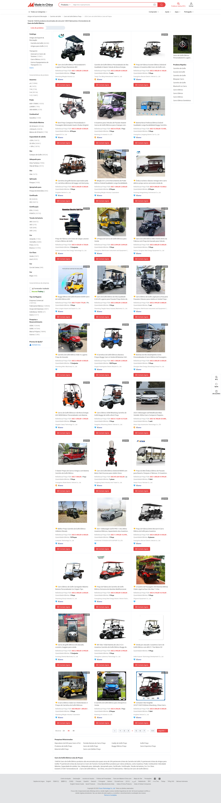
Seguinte (161, 731)
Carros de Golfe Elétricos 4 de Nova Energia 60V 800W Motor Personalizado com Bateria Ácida (71, 414)
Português (102, 781)
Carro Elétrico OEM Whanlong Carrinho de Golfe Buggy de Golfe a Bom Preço (110, 414)
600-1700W (36, 103)
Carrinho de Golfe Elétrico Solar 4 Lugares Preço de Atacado (71, 356)
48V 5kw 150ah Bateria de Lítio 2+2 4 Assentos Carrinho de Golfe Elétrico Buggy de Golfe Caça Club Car (110, 646)
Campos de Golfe (38, 155)
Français (78, 781)
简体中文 (56, 781)
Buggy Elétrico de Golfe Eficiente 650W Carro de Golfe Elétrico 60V (72, 298)
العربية (134, 781)
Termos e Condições (110, 795)
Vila (33, 174)
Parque (34, 182)
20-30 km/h (36, 126)
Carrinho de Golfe (179, 68)
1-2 (33, 95)
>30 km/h (35, 129)
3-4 (33, 92)
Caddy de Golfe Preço (119, 743)
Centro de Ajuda (66, 778)
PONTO (35, 213)
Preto (34, 245)
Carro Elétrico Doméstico (182, 100)
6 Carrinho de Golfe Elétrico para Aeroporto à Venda (110, 704)
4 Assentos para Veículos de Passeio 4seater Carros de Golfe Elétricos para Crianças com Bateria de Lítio (110, 124)
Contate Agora (65, 85)
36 (69, 731)
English (48, 781)
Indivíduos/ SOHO (37, 312)
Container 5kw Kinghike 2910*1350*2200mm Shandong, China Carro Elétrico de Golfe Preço (150, 704)
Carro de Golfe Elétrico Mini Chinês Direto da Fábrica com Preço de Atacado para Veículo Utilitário (150, 240)
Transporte (33, 51)
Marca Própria (37, 331)
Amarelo (35, 239)
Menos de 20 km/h (38, 132)
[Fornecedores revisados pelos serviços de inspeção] (39, 288)
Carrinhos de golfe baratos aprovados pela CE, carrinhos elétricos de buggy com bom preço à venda (72, 182)
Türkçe (163, 781)
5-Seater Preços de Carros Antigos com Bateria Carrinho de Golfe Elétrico (72, 472)
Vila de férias (36, 166)
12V (33, 228)
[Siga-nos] (159, 778)
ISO (33, 202)
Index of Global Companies (142, 784)
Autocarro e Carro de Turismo (38, 55)
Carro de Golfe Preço (90, 746)
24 (64, 731)
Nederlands (141, 781)
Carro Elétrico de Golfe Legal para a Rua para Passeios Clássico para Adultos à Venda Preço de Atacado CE (151, 298)
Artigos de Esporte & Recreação (36, 39)
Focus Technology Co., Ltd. (107, 788)
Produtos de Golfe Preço (63, 746)
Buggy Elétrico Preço (119, 746)
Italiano (109, 781)
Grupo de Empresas (39, 309)
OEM (34, 325)
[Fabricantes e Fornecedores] (40, 4)
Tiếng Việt (171, 781)
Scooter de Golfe (179, 72)
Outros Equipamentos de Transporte (39, 63)
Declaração (76, 778)
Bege (33, 276)
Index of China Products (124, 784)
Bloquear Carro (178, 79)
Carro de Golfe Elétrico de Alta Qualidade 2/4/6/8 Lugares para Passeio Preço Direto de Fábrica (110, 298)
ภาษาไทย (156, 781)
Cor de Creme (36, 267)
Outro (31, 68)
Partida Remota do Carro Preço (94, 743)
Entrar (191, 6)
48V (33, 222)
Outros (34, 334)
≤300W (34, 106)
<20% (34, 140)
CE (33, 199)
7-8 (33, 89)
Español (86, 781)
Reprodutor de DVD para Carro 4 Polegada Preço (68, 743)
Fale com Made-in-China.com (122, 778)
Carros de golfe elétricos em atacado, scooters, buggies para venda (69, 646)
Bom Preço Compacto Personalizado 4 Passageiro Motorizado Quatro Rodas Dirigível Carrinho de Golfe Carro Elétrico (71, 124)
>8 (32, 86)
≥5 (33, 83)
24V (33, 230)
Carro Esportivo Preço (148, 746)
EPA (33, 210)
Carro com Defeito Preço (92, 749)
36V (33, 225)
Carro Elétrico (178, 90)
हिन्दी (149, 781)
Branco (35, 248)
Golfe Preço (144, 743)
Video (87, 34)
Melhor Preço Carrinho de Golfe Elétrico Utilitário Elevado (70, 530)
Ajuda (167, 12)
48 (73, 731)
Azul (33, 259)
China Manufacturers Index (105, 784)
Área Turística (36, 163)
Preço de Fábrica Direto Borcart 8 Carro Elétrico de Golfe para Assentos (149, 530)
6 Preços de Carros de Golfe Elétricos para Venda (110, 240)
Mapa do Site (138, 778)
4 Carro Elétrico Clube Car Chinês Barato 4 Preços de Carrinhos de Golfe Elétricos (71, 704)
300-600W (35, 109)
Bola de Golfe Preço (62, 749)
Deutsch (93, 781)
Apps (177, 12)
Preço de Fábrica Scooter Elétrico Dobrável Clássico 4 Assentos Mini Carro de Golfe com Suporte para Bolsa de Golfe (150, 66)
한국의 (128, 781)
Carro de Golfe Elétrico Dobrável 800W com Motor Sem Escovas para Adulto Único (110, 472)
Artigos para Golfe (39, 46)
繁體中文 (64, 781)
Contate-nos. (36, 345)
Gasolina (35, 118)
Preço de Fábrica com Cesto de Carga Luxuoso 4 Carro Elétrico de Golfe (72, 240)
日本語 (71, 781)
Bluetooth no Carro (180, 86)
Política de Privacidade (104, 778)
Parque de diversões (38, 191)
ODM (34, 328)
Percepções (148, 778)
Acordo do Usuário (88, 778)
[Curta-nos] (155, 778)
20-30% (35, 143)
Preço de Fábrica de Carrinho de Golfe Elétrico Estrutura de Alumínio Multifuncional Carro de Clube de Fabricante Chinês (110, 588)
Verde (34, 256)
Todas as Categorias (38, 12)
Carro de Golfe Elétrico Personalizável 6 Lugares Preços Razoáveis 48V (70, 66)
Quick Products (90, 784)
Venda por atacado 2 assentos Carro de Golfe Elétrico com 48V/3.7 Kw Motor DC (149, 646)
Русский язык (119, 781)
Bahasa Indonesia (182, 781)
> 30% (34, 146)
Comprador (153, 12)
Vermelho (35, 242)
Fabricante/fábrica (39, 306)
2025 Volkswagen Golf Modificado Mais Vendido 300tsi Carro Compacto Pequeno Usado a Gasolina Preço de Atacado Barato (149, 414)
